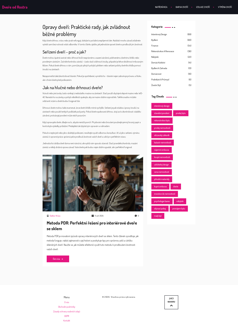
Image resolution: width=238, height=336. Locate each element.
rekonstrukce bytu (162, 120)
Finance (154, 46)
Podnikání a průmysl (160, 79)
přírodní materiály (161, 179)
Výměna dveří (225, 7)
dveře (175, 186)
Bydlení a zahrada (159, 68)
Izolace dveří (203, 7)
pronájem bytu (178, 208)
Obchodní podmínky (66, 306)
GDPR (66, 316)
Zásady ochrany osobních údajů (66, 311)
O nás (66, 302)
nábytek (179, 201)
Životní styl (156, 85)
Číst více (57, 259)
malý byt (158, 215)
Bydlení (154, 40)
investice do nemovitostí (164, 193)
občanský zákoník (161, 135)
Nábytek (155, 57)
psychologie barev (162, 201)
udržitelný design (161, 164)
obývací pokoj (160, 208)
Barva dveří (182, 7)
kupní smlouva (160, 186)
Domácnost (156, 74)
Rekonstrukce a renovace (162, 51)
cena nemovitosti (161, 171)
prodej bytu (181, 113)
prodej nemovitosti (162, 128)
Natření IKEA (161, 7)
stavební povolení (161, 113)
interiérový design (162, 105)
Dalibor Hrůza (55, 216)
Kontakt (66, 320)
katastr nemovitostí (162, 142)
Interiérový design (159, 34)
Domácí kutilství (158, 62)
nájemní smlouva (161, 149)
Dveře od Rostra (14, 7)
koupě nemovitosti (162, 157)
